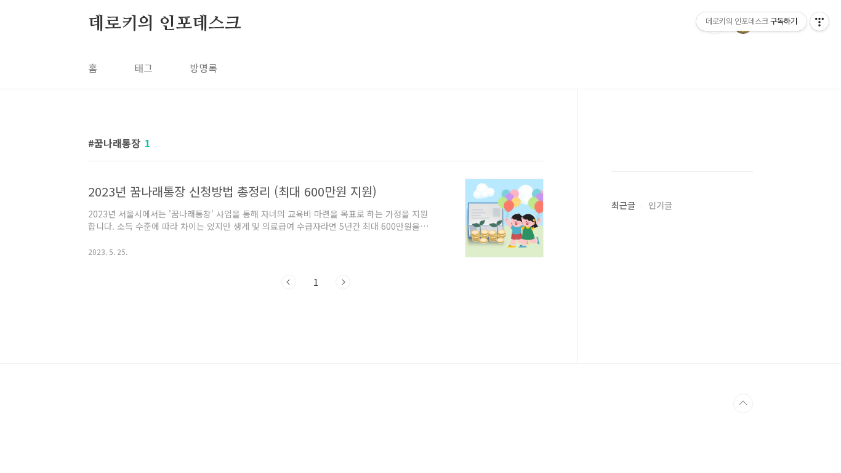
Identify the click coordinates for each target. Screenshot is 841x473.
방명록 (203, 67)
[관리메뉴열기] (819, 21)
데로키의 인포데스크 (164, 24)
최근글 (623, 205)
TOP (743, 403)
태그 (143, 67)
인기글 (660, 205)
